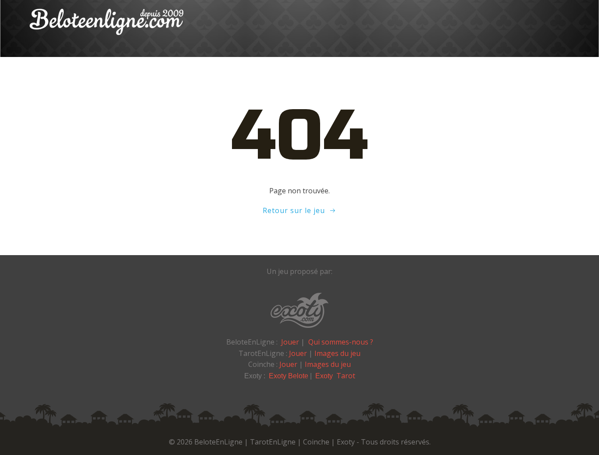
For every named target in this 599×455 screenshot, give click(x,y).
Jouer (290, 342)
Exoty (325, 376)
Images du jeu (337, 353)
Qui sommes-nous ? (340, 342)
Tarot (345, 375)
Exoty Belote (288, 376)
